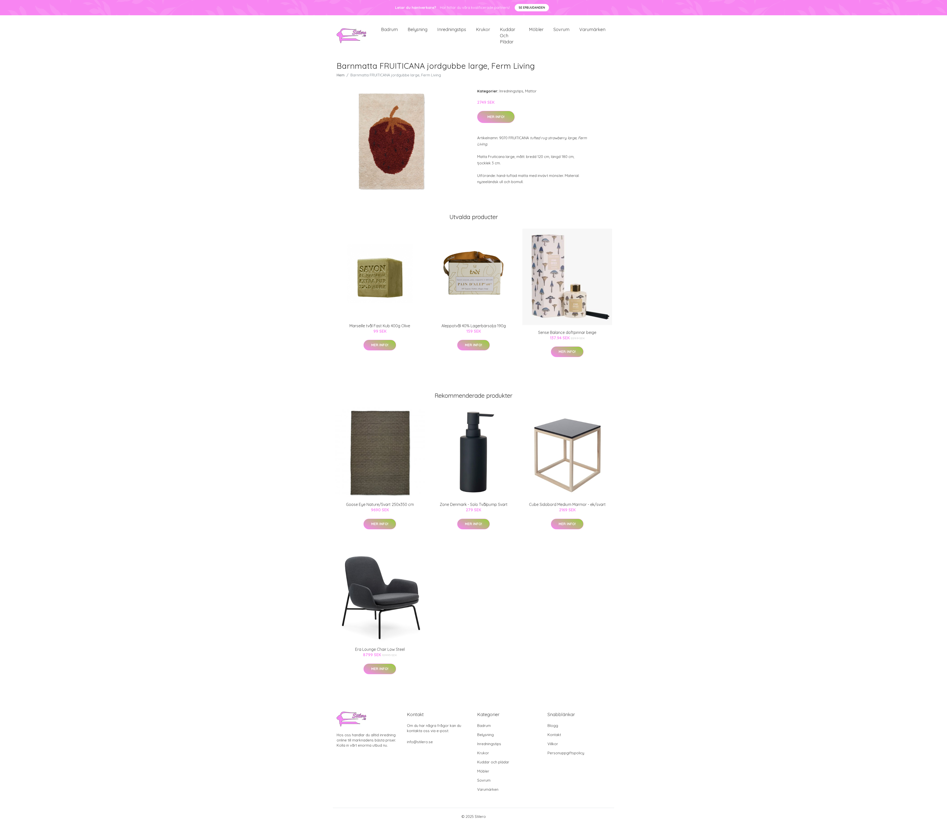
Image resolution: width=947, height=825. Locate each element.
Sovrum (561, 29)
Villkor (552, 743)
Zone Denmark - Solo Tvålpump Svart (474, 504)
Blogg (552, 725)
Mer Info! (496, 117)
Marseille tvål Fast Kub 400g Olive (379, 325)
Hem (341, 75)
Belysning (417, 29)
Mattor (531, 91)
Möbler (536, 29)
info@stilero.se (420, 741)
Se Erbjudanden (532, 7)
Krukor (483, 29)
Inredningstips (451, 29)
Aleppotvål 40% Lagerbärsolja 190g (473, 325)
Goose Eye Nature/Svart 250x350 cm (380, 504)
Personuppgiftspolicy (565, 753)
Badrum (389, 29)
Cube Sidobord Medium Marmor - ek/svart (567, 504)
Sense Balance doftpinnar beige (567, 332)
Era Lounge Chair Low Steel (380, 649)
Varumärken (592, 29)
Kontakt (554, 734)
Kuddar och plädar (507, 36)
